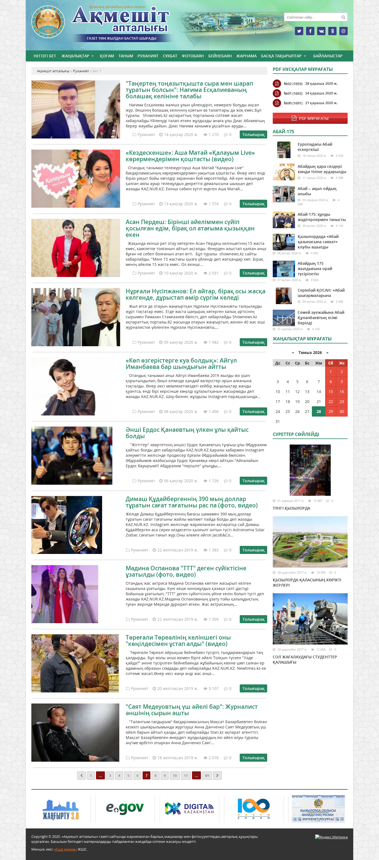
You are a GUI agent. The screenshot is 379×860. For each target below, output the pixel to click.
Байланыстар (328, 55)
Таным (125, 55)
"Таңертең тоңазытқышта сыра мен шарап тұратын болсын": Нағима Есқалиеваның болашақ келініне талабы (189, 89)
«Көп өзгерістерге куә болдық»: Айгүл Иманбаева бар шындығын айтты (181, 363)
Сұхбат (170, 55)
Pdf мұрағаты (314, 118)
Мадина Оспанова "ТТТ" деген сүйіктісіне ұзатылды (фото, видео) (186, 571)
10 (175, 775)
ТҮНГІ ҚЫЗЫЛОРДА (291, 508)
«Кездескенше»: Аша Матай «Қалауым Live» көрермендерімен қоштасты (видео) (190, 156)
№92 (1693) (293, 83)
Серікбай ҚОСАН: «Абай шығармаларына (321, 292)
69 (207, 775)
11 (186, 775)
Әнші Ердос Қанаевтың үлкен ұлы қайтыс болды (187, 433)
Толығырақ (253, 134)
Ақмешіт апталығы (110, 24)
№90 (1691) (293, 103)
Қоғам (107, 55)
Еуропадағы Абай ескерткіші (315, 147)
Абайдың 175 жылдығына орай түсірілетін (315, 268)
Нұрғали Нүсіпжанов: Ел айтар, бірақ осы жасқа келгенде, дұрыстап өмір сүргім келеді (196, 294)
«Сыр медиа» (65, 849)
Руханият (148, 55)
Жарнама (246, 55)
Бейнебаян (220, 55)
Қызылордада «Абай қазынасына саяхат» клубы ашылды (318, 242)
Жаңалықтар (75, 55)
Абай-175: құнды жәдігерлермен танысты (322, 217)
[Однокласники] (332, 31)
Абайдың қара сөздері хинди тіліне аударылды (322, 169)
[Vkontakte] (321, 31)
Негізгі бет (45, 55)
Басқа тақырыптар (281, 55)
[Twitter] (299, 31)
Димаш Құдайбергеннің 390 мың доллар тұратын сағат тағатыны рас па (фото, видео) (192, 502)
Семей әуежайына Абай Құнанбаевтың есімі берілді (321, 317)
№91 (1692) (293, 93)
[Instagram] (343, 31)
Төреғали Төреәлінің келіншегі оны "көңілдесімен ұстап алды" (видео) (178, 640)
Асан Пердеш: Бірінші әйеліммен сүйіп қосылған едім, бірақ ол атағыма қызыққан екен (190, 228)
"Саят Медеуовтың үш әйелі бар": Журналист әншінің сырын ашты (192, 710)
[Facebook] (310, 31)
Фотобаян (193, 55)
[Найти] (343, 17)
